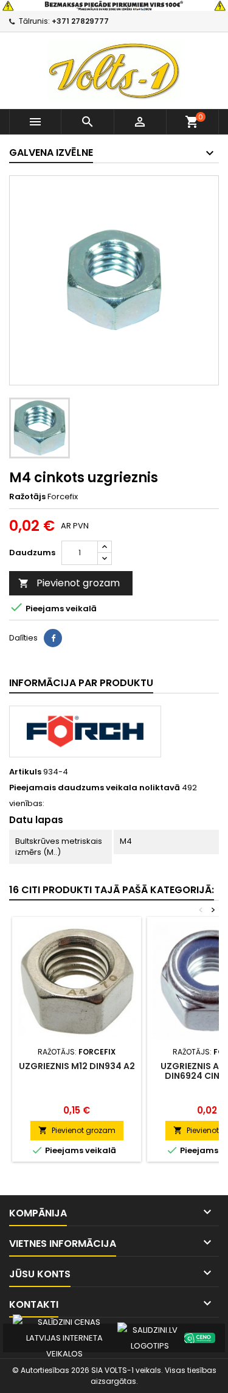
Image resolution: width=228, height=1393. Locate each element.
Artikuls (25, 772)
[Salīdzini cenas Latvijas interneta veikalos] (64, 1337)
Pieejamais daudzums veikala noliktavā (94, 787)
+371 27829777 (80, 21)
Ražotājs (27, 496)
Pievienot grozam (69, 583)
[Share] (53, 638)
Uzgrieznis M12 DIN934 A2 (77, 1066)
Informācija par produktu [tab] (81, 683)
